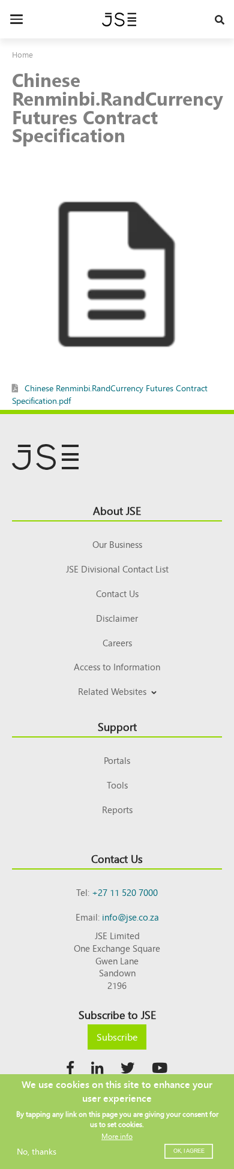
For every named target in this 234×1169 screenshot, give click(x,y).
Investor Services (117, 705)
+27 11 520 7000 (125, 892)
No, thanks (36, 1151)
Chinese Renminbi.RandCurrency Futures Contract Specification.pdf (110, 393)
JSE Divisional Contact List (117, 568)
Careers (117, 642)
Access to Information (117, 666)
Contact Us (117, 593)
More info (117, 1136)
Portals (117, 760)
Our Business (117, 544)
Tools (117, 785)
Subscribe (117, 1036)
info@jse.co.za (130, 917)
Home (22, 54)
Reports (117, 809)
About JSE (117, 510)
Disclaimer (117, 618)
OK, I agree (189, 1151)
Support (117, 726)
